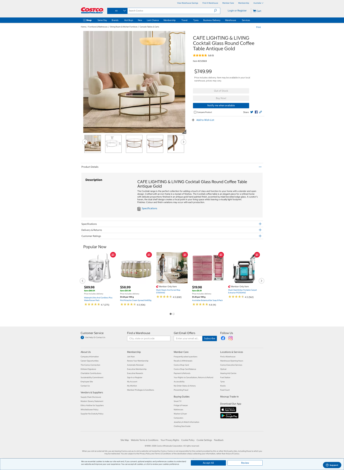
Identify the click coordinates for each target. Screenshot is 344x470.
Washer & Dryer (180, 413)
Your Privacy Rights (170, 440)
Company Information (90, 356)
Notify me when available (221, 105)
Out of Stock (221, 90)
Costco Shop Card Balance (185, 369)
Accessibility (179, 381)
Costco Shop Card (181, 365)
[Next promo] (183, 141)
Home (83, 27)
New (140, 20)
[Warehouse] (236, 20)
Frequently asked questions (185, 356)
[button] (217, 10)
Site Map (125, 440)
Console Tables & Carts (149, 27)
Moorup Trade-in (229, 396)
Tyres (196, 20)
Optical (223, 369)
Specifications (149, 208)
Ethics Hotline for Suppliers (92, 405)
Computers (178, 418)
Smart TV (178, 401)
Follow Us (226, 333)
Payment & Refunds (182, 373)
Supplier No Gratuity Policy (92, 413)
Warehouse (230, 20)
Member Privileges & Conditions (140, 390)
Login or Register (237, 10)
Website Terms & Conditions (144, 440)
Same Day (102, 20)
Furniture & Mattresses (98, 27)
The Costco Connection (90, 365)
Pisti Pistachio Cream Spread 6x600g (135, 300)
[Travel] (188, 20)
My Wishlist (132, 386)
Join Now (131, 356)
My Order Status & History (185, 386)
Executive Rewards (135, 373)
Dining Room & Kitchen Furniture (123, 27)
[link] (251, 112)
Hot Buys (128, 20)
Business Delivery (211, 20)
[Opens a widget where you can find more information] (332, 465)
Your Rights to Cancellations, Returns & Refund (193, 377)
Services (246, 20)
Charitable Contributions (91, 373)
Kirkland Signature (88, 369)
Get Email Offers (184, 333)
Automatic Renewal (135, 365)
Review (245, 462)
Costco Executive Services (231, 365)
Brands (115, 20)
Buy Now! (221, 98)
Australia (257, 3)
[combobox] (117, 10)
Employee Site (87, 381)
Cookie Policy (187, 440)
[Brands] (119, 20)
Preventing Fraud (181, 390)
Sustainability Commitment (92, 377)
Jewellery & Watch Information (186, 422)
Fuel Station (225, 377)
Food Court (225, 390)
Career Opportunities (90, 361)
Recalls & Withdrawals (183, 361)
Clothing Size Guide (182, 426)
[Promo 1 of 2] (170, 314)
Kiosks (223, 386)
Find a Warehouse (138, 333)
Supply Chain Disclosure (91, 397)
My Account (132, 381)
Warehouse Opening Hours (231, 361)
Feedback (218, 440)
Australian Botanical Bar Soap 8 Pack (207, 300)
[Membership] (176, 20)
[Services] (250, 20)
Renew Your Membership (137, 361)
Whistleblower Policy (89, 409)
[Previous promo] (84, 141)
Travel (184, 20)
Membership (170, 20)
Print (258, 27)
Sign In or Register (134, 377)
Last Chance (153, 20)
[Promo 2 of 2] (173, 314)
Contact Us (85, 386)
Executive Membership (137, 369)
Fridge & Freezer (181, 405)
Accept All (208, 462)
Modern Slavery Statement (92, 401)
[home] (92, 10)
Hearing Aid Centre (228, 373)
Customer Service (92, 333)
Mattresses (178, 409)
